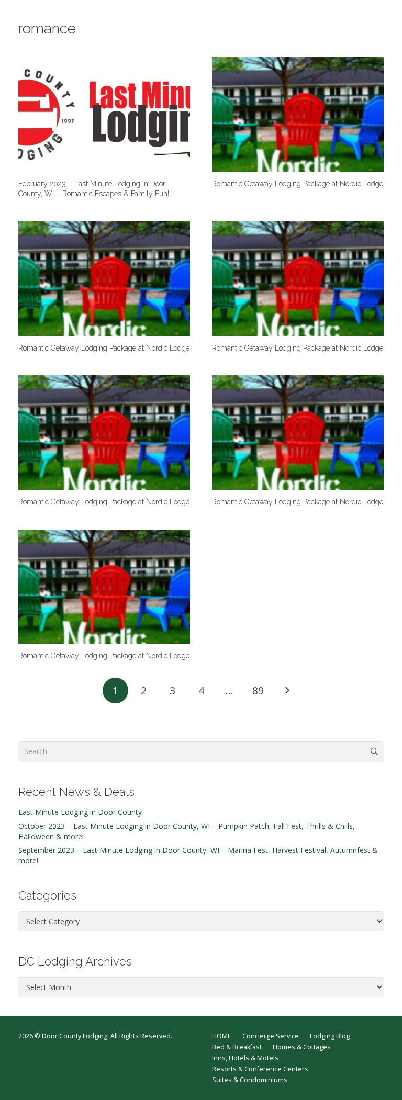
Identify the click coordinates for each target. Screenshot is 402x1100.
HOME (221, 1035)
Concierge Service (270, 1035)
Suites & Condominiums (249, 1079)
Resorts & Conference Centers (260, 1068)
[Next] (286, 690)
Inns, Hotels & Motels (245, 1057)
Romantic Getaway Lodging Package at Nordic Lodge (297, 183)
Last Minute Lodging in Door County (80, 812)
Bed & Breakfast (237, 1046)
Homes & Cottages (302, 1046)
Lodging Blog (330, 1035)
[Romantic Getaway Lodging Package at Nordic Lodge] (298, 114)
